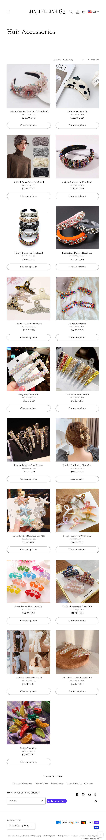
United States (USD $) (19, 826)
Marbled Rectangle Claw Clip (77, 607)
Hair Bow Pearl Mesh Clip (29, 677)
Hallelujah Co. (20, 836)
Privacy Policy (41, 784)
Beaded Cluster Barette (77, 394)
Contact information (91, 838)
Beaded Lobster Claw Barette (28, 465)
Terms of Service (74, 784)
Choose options (28, 125)
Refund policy (49, 836)
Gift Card (88, 784)
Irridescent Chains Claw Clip (77, 677)
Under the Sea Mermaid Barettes (29, 536)
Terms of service (77, 836)
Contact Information (22, 784)
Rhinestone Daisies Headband (77, 253)
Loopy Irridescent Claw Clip (77, 536)
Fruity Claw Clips (29, 748)
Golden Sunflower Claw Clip (77, 465)
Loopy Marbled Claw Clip (29, 323)
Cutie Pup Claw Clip (77, 111)
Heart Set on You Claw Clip (29, 607)
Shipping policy (93, 836)
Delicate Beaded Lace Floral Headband (29, 111)
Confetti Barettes (77, 323)
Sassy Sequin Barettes (29, 394)
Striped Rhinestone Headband (77, 182)
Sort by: (57, 60)
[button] (8, 12)
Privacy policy (63, 836)
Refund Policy (57, 784)
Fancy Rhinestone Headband (29, 253)
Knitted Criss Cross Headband (29, 182)
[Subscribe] (42, 800)
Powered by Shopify (33, 836)
